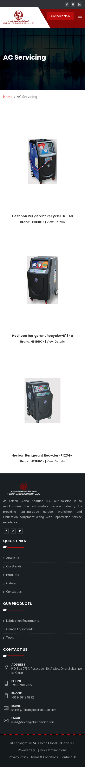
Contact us (14, 592)
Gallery (11, 583)
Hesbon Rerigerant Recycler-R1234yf (43, 455)
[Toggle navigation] (80, 17)
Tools (10, 637)
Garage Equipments (20, 629)
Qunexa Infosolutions (51, 750)
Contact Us (68, 757)
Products (12, 575)
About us (12, 558)
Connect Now (60, 16)
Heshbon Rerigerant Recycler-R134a (42, 216)
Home (8, 97)
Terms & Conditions (44, 757)
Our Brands (13, 566)
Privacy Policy (18, 757)
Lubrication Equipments (22, 621)
